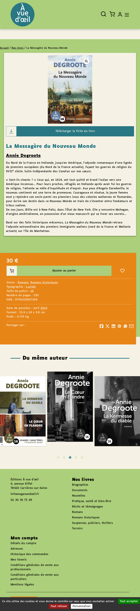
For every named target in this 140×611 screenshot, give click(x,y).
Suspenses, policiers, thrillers (92, 523)
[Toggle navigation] (126, 14)
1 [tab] (58, 457)
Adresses (17, 548)
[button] (86, 61)
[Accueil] (22, 14)
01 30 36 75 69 (21, 500)
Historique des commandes (29, 554)
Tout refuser (59, 606)
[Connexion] (120, 14)
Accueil (4, 48)
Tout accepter (129, 601)
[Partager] (101, 326)
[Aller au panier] (112, 14)
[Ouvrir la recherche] (103, 14)
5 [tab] (82, 457)
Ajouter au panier (64, 270)
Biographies (80, 484)
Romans (23, 282)
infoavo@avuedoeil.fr (25, 494)
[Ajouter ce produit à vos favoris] (122, 270)
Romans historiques (44, 282)
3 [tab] (70, 457)
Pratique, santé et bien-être (91, 501)
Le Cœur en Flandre (66, 396)
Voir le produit (75, 416)
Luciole (31, 286)
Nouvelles (78, 495)
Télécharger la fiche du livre (75, 131)
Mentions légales (22, 584)
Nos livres (18, 48)
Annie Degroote (23, 156)
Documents (80, 490)
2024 (43, 308)
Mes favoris (19, 559)
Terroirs (77, 528)
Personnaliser (82, 606)
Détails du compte (23, 543)
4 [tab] (76, 457)
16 (32, 291)
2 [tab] (64, 457)
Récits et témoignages (87, 506)
